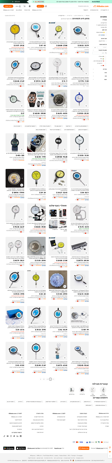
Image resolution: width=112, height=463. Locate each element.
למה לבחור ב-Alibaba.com (102, 416)
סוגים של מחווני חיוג (69, 129)
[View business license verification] (71, 460)
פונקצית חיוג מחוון (82, 129)
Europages (80, 455)
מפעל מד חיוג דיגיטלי (55, 129)
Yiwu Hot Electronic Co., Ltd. (17, 50)
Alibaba (87, 15)
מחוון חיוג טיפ (17, 126)
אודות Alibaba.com (104, 413)
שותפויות (19, 429)
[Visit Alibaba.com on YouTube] (8, 436)
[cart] (24, 6)
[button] (46, 6)
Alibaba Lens (99, 448)
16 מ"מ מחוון (87, 401)
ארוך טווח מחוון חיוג (74, 401)
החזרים (41, 426)
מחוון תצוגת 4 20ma (40, 129)
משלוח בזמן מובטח (82, 423)
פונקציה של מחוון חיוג (30, 126)
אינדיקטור (68, 126)
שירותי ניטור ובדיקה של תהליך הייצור (78, 429)
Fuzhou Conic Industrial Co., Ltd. (37, 49)
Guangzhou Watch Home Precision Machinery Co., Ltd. (36, 116)
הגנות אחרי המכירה (82, 426)
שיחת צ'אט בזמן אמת (38, 420)
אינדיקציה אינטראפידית (99, 401)
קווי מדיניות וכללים (82, 432)
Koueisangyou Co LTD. (18, 159)
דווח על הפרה (40, 432)
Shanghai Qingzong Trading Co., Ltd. (37, 84)
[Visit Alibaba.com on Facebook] (21, 436)
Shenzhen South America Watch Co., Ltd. (36, 163)
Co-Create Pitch (104, 420)
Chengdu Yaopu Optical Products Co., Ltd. (58, 160)
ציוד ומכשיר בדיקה (78, 15)
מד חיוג (20, 401)
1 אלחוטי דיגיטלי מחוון (51, 401)
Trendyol (73, 455)
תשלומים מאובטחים (82, 416)
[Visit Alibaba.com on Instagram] (11, 436)
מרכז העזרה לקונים (38, 416)
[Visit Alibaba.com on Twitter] (14, 436)
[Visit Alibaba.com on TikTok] (4, 436)
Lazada (56, 455)
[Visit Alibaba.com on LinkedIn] (17, 436)
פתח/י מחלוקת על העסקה (37, 423)
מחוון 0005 (88, 405)
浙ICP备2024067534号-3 (97, 460)
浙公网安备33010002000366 (82, 460)
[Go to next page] (40, 379)
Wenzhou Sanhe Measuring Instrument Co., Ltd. (58, 52)
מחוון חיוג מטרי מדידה (45, 126)
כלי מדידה (69, 15)
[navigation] (99, 197)
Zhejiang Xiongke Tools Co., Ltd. (81, 118)
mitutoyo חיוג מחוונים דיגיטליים (33, 401)
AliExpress (32, 455)
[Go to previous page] (53, 379)
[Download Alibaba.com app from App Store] (21, 448)
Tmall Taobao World (48, 455)
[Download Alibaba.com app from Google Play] (8, 448)
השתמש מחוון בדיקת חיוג (81, 126)
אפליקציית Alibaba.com (33, 448)
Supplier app (57, 448)
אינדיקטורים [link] (61, 15)
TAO (69, 455)
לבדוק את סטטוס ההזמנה (15, 423)
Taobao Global (62, 455)
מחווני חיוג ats (10, 401)
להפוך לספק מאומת (17, 426)
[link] (110, 447)
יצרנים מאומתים (61, 416)
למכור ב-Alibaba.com (16, 416)
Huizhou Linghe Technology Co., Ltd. (15, 120)
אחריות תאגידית (105, 423)
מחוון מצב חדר (57, 126)
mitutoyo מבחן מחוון (100, 405)
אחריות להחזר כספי (82, 420)
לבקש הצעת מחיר (61, 420)
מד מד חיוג (62, 401)
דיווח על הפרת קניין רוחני (37, 429)
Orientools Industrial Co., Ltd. (81, 159)
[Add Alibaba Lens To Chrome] (83, 448)
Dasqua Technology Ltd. (82, 51)
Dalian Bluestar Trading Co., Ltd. (59, 84)
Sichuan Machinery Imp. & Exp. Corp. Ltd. (15, 84)
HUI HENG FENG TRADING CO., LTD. (79, 84)
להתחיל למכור (18, 420)
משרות (107, 426)
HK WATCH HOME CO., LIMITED (59, 116)
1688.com (39, 455)
